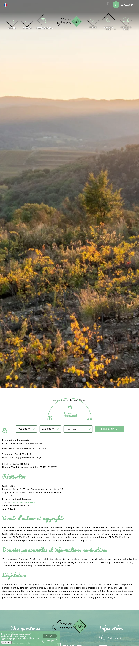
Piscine (92, 27)
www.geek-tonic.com (24, 502)
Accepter (50, 636)
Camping (27, 28)
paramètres (6, 642)
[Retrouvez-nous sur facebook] (108, 4)
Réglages (50, 640)
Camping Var (59, 399)
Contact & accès (126, 28)
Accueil (12, 28)
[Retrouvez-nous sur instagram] (108, 6)
